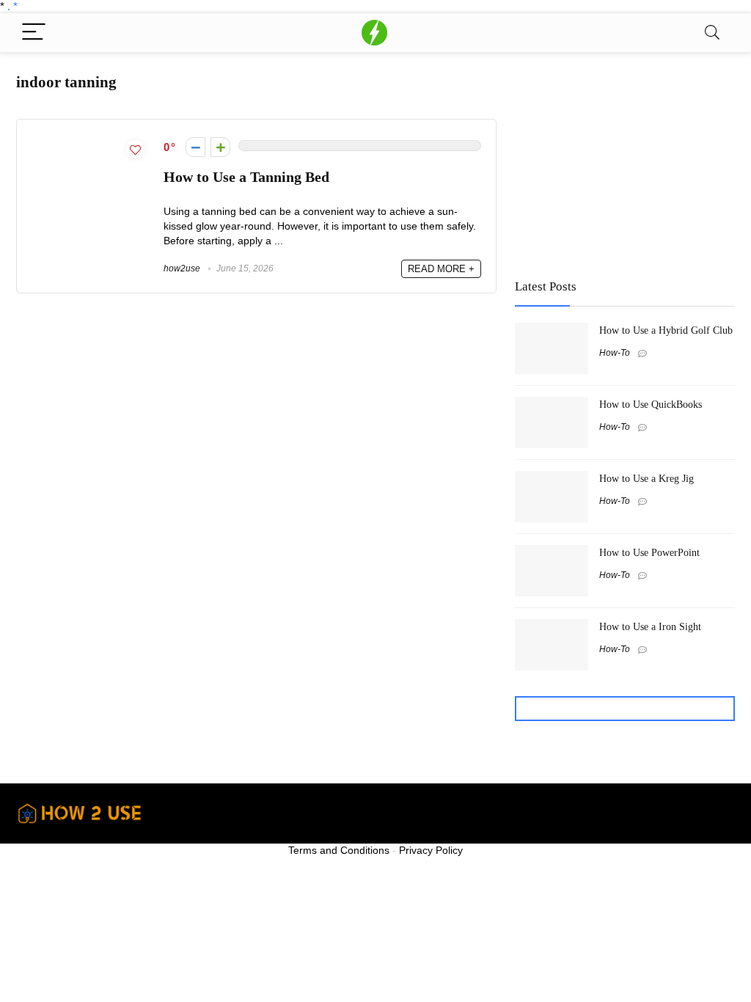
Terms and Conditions (338, 850)
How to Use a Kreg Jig (646, 478)
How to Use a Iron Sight (650, 626)
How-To (614, 353)
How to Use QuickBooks (650, 404)
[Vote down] (195, 147)
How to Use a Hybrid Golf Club (666, 330)
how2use (182, 268)
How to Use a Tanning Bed (246, 177)
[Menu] (33, 32)
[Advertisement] (625, 159)
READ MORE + (441, 268)
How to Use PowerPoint (649, 552)
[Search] (712, 32)
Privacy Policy (431, 850)
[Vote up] (220, 147)
